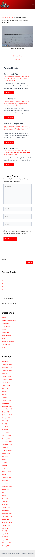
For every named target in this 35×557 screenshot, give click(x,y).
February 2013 (6, 436)
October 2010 (6, 519)
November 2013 (7, 409)
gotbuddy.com (18, 152)
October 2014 (6, 382)
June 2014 (5, 391)
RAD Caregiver (6, 335)
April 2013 (5, 430)
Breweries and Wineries (9, 320)
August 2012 (6, 453)
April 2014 (5, 397)
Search (4, 259)
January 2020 (6, 361)
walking (13, 80)
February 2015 (6, 376)
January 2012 (6, 474)
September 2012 (7, 451)
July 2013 (5, 421)
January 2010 (6, 546)
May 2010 (5, 534)
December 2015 (7, 370)
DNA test (14, 103)
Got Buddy (20, 103)
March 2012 (5, 468)
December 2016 (7, 364)
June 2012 (5, 459)
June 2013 (5, 424)
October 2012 (6, 448)
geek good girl (19, 128)
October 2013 (6, 412)
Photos (6, 129)
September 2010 (7, 522)
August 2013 (6, 418)
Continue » (9, 93)
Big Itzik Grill (11, 128)
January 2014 (6, 403)
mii (29, 128)
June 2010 (5, 531)
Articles (4, 317)
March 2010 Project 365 (13, 124)
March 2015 (5, 373)
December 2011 (6, 477)
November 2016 (7, 367)
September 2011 (7, 486)
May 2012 (5, 462)
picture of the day (22, 78)
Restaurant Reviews (8, 341)
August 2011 (6, 489)
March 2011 (5, 504)
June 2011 (5, 495)
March (25, 128)
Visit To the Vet (10, 99)
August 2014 (6, 385)
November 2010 (7, 516)
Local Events (6, 326)
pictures (11, 129)
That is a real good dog (13, 148)
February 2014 (6, 400)
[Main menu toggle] (33, 5)
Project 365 (18, 76)
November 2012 (7, 445)
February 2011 (6, 507)
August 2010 (6, 525)
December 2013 (7, 406)
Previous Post (17, 56)
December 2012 (7, 442)
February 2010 (6, 543)
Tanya (22, 129)
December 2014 (7, 379)
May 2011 (5, 498)
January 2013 (6, 439)
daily (11, 78)
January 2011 (6, 510)
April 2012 (5, 465)
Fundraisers (5, 323)
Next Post (18, 59)
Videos (4, 347)
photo (14, 78)
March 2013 (5, 433)
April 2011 (5, 501)
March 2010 (5, 540)
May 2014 (5, 394)
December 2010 (7, 513)
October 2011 (6, 483)
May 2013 (5, 427)
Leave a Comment (9, 76)
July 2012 (5, 456)
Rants (3, 338)
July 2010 (5, 528)
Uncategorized (6, 344)
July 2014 (5, 388)
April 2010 (5, 537)
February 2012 (6, 471)
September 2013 (7, 415)
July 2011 (5, 492)
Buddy (9, 103)
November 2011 (7, 480)
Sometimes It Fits (11, 74)
